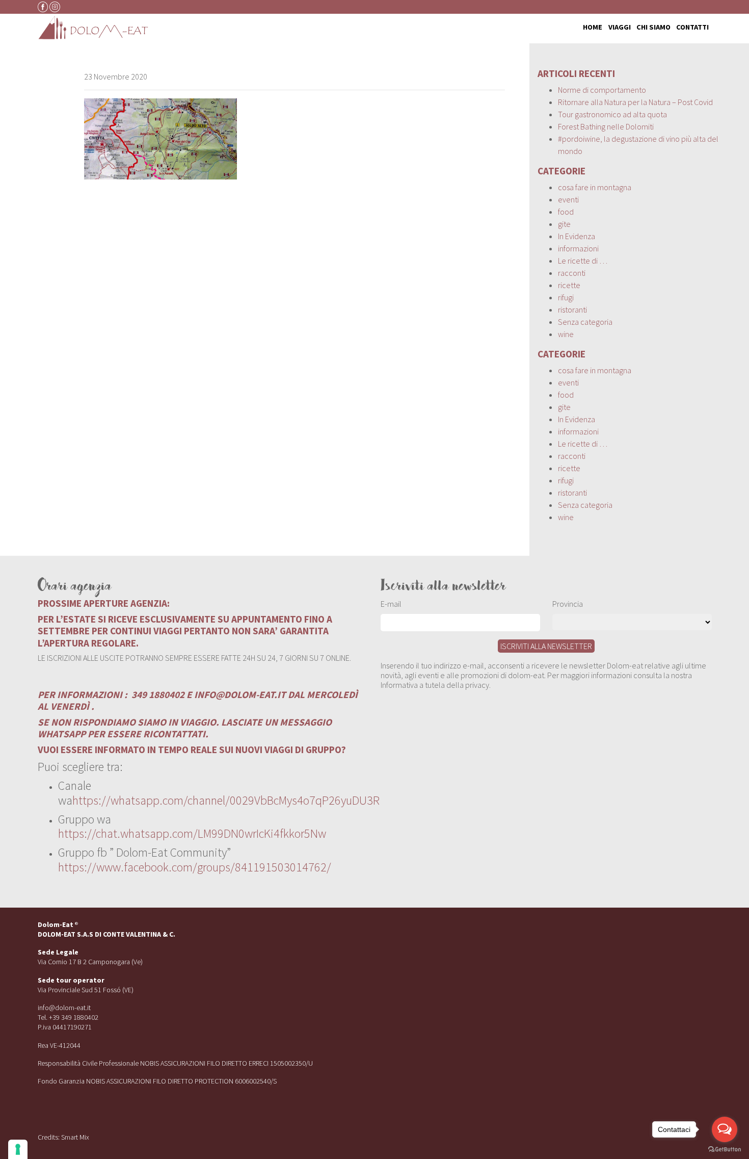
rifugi (566, 297)
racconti (571, 273)
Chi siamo (653, 27)
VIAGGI (619, 27)
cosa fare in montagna (594, 187)
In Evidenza (576, 236)
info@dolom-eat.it (64, 1007)
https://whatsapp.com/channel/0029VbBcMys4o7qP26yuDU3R (226, 800)
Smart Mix (75, 1137)
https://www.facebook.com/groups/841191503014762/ (194, 867)
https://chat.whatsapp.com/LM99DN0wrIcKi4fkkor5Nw (192, 833)
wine (566, 334)
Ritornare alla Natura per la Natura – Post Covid (635, 102)
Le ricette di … (582, 260)
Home (592, 27)
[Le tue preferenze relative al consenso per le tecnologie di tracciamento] (18, 1149)
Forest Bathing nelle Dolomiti (606, 126)
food (566, 212)
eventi (568, 199)
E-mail (391, 604)
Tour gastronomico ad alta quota (612, 114)
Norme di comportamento (602, 90)
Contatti (692, 27)
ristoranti (572, 309)
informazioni (578, 248)
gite (564, 224)
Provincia (567, 604)
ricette (569, 285)
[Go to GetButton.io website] (724, 1149)
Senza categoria (585, 322)
